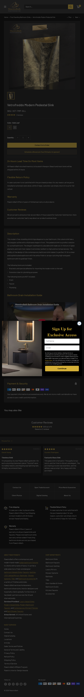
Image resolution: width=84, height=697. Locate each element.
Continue (62, 368)
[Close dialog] (79, 323)
